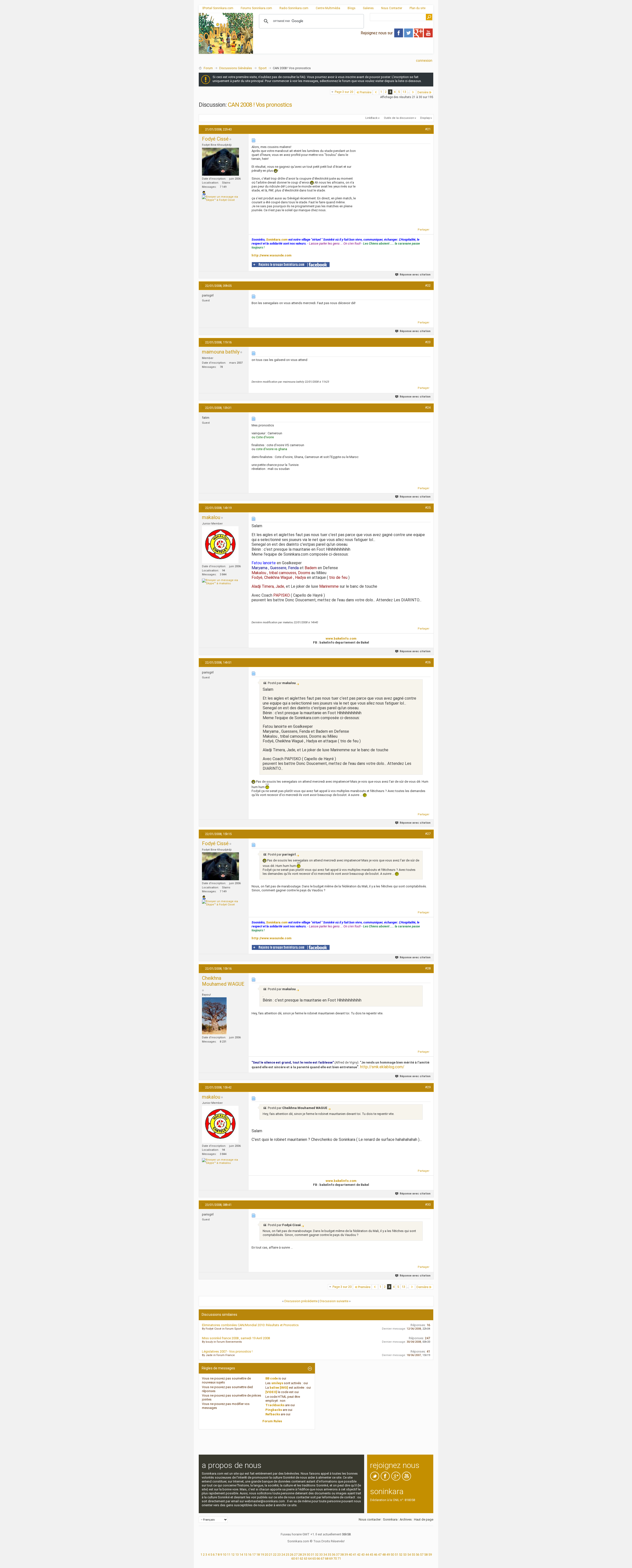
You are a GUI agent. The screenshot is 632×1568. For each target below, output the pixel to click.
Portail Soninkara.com (218, 8)
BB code (271, 1378)
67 (322, 1558)
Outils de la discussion (399, 118)
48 (384, 1554)
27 (295, 1554)
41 (354, 1554)
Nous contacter (370, 1519)
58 (426, 1554)
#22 (428, 285)
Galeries (368, 8)
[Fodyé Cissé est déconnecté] (220, 162)
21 (270, 1554)
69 (331, 1558)
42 (358, 1554)
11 (228, 1554)
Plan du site (417, 8)
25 (287, 1554)
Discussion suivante (334, 1301)
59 (430, 1554)
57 (421, 1554)
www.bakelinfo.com (341, 638)
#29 (428, 1087)
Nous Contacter (391, 8)
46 (375, 1554)
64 (310, 1558)
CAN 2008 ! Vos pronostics (260, 104)
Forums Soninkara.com (256, 8)
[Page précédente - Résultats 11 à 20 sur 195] (376, 92)
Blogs (352, 8)
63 (305, 1558)
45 (371, 1554)
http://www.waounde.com (272, 255)
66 (318, 1558)
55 (413, 1554)
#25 (428, 507)
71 (339, 1558)
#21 (428, 129)
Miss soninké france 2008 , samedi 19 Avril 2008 (236, 1338)
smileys (277, 1383)
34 (325, 1554)
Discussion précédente (300, 1301)
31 (312, 1554)
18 (258, 1554)
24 (283, 1554)
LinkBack (371, 118)
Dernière (422, 92)
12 (233, 1554)
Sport (262, 68)
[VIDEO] (271, 1392)
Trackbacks (274, 1405)
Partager (423, 229)
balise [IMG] (279, 1387)
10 (224, 1554)
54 (409, 1554)
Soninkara (390, 1519)
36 (333, 1554)
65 (314, 1558)
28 (300, 1554)
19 (262, 1554)
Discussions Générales (235, 68)
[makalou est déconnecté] (220, 544)
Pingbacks (273, 1410)
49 (388, 1554)
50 (392, 1554)
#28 (428, 968)
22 (274, 1554)
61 (297, 1558)
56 (417, 1554)
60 (293, 1558)
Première (365, 92)
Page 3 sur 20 (344, 92)
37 (337, 1554)
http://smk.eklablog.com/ (382, 1067)
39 (346, 1554)
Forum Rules (272, 1421)
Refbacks (272, 1414)
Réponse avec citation (415, 274)
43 (363, 1554)
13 (404, 92)
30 (308, 1554)
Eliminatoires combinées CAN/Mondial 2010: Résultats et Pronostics (250, 1325)
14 (241, 1554)
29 (304, 1554)
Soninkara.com (277, 239)
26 (291, 1554)
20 (266, 1554)
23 (279, 1554)
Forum (208, 68)
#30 (428, 1204)
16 (249, 1554)
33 (321, 1554)
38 (342, 1554)
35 (329, 1554)
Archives (406, 1519)
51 (396, 1554)
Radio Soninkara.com (293, 8)
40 (350, 1554)
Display (425, 118)
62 (301, 1558)
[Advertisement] (343, 50)
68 (326, 1558)
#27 (428, 834)
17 (254, 1554)
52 (400, 1554)
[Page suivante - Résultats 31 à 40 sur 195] (413, 92)
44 (367, 1554)
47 (379, 1554)
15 (245, 1554)
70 (335, 1558)
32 (316, 1554)
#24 (428, 407)
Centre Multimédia (328, 8)
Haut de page (423, 1519)
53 (405, 1554)
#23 (428, 342)
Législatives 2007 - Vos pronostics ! (227, 1351)
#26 (428, 662)
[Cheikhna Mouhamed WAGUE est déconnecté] (214, 1015)
